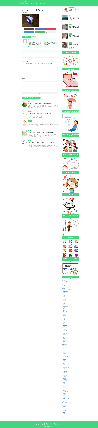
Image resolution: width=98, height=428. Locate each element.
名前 (23, 78)
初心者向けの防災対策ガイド (74, 9)
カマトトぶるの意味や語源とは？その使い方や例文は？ (39, 113)
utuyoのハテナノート (25, 2)
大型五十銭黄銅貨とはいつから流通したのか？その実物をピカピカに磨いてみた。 (74, 36)
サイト (23, 87)
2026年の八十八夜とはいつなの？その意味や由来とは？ (40, 103)
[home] (28, 46)
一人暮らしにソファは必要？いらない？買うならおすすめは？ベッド (42, 132)
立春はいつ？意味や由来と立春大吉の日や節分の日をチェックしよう (74, 18)
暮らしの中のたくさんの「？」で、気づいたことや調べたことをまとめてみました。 (49, 424)
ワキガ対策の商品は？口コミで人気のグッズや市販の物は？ (40, 123)
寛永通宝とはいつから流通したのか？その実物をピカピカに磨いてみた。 (74, 46)
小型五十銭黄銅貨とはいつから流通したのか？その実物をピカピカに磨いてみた (74, 27)
